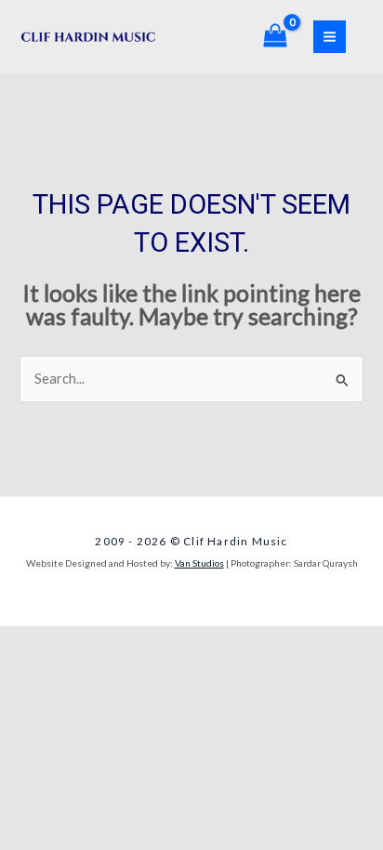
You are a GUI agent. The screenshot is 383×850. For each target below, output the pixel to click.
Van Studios (199, 563)
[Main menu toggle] (329, 36)
